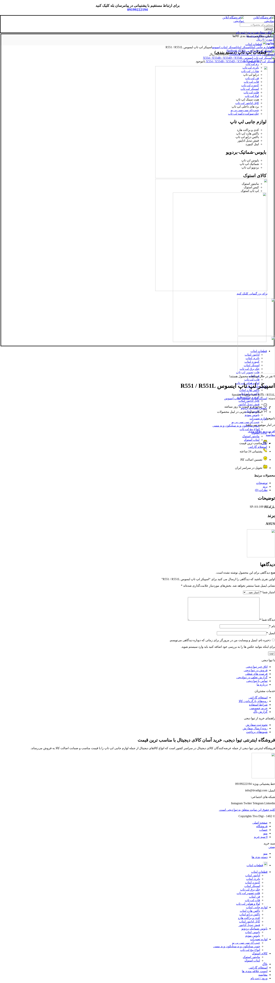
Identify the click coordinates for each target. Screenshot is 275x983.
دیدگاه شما (267, 619)
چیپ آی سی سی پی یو (245, 422)
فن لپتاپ (254, 896)
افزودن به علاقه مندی (261, 431)
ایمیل (270, 633)
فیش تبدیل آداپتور (249, 925)
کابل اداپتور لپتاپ (249, 400)
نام (272, 626)
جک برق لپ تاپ (250, 889)
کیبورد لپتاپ (252, 882)
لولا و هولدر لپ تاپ (248, 903)
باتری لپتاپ (253, 878)
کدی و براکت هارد (249, 917)
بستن (271, 847)
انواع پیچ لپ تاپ (249, 429)
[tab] (134, 483)
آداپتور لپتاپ (252, 875)
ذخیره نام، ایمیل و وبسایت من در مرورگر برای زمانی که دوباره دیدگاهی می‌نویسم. (220, 640)
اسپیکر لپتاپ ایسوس (224, 47)
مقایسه (270, 434)
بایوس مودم (252, 415)
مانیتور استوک (250, 436)
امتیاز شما (267, 592)
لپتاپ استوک (252, 960)
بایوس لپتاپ (252, 932)
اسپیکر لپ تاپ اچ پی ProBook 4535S (252, 54)
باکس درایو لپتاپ (249, 914)
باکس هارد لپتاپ (249, 390)
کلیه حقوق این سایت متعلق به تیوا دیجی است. (247, 809)
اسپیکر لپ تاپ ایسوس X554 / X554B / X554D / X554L (240, 61)
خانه (272, 47)
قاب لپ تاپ (251, 379)
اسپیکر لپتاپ (244, 47)
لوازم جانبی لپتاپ (260, 47)
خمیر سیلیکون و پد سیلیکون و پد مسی (236, 425)
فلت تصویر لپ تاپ (248, 893)
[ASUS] (261, 556)
